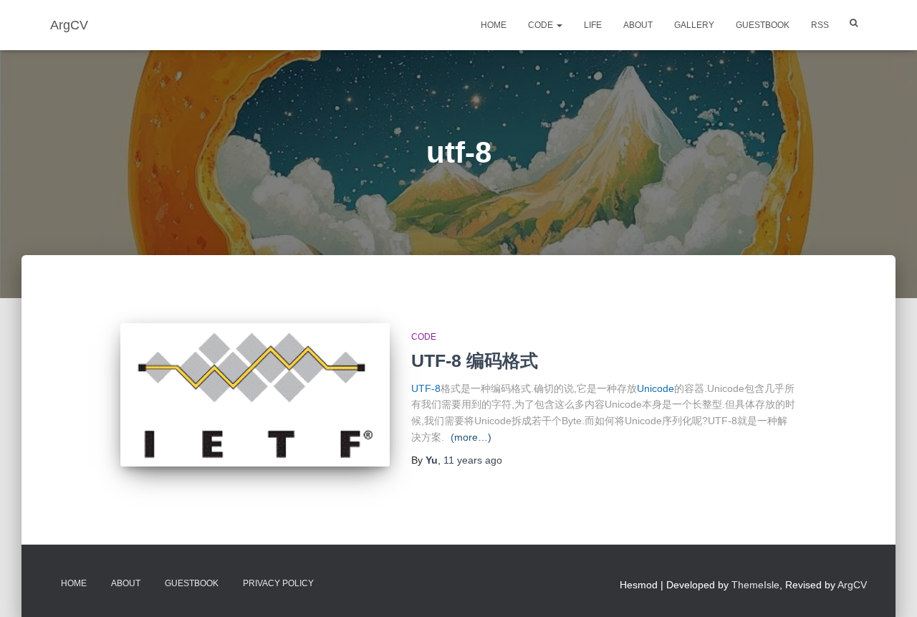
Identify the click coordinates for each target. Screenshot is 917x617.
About (638, 25)
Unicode (655, 388)
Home (493, 25)
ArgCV (852, 584)
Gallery (694, 25)
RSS (820, 25)
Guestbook (762, 25)
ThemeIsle (755, 584)
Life (593, 25)
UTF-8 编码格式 (474, 360)
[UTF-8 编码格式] (255, 395)
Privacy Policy (278, 583)
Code (541, 25)
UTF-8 (426, 388)
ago (472, 460)
